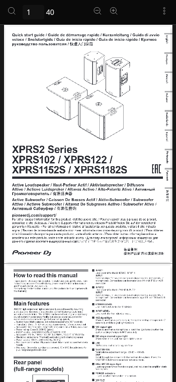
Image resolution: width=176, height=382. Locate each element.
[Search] (12, 11)
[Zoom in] (114, 11)
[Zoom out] (97, 11)
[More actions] (164, 11)
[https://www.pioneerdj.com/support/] (34, 215)
